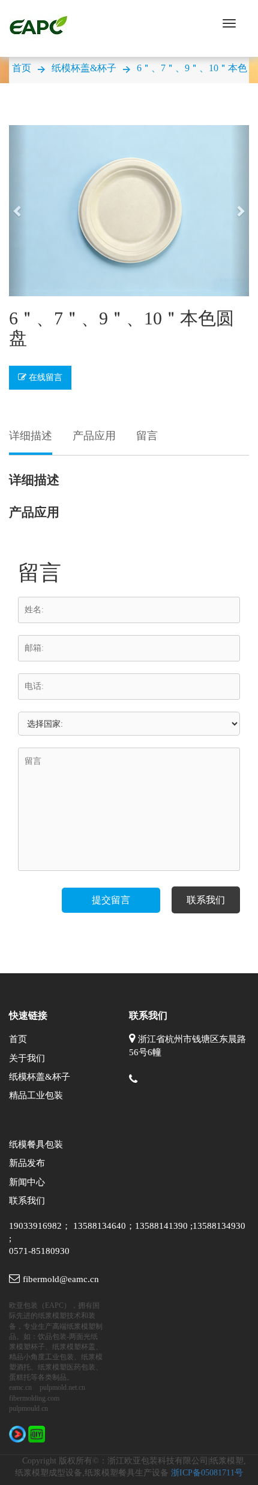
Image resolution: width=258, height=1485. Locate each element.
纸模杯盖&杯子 (84, 68)
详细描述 (30, 436)
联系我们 (206, 900)
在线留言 (44, 377)
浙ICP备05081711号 (207, 1472)
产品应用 (94, 436)
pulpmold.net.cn (62, 1387)
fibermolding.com (34, 1398)
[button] (18, 210)
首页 (21, 68)
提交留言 (111, 900)
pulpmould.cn (28, 1408)
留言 (147, 436)
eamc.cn (20, 1387)
